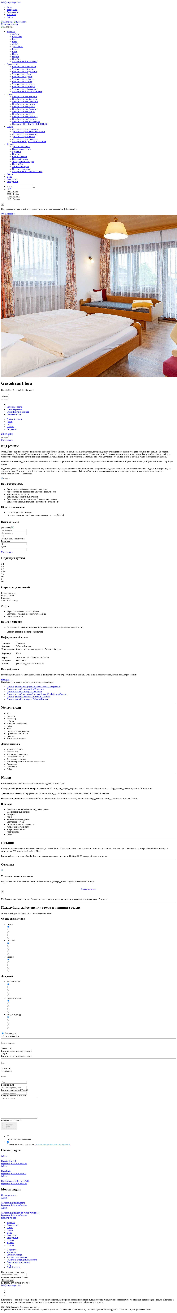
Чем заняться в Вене (21, 74)
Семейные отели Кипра (23, 111)
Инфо (9, 424)
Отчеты (10, 1245)
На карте (5, 679)
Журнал (10, 144)
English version (13, 1267)
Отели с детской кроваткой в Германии (25, 689)
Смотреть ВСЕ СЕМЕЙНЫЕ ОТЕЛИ (30, 124)
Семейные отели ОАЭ (22, 114)
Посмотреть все (8, 1195)
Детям (9, 421)
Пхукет (15, 56)
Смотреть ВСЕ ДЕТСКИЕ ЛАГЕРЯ (29, 141)
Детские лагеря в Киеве (23, 136)
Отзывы (10, 426)
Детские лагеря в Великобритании (28, 131)
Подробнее (10, 214)
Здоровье (16, 151)
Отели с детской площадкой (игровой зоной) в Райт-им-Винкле (37, 694)
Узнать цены (7, 434)
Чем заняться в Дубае (22, 76)
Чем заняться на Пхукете (23, 84)
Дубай (15, 44)
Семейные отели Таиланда (24, 116)
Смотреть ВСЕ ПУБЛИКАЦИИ (27, 171)
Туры (9, 7)
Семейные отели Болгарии (24, 99)
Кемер (15, 49)
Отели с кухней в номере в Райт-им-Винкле (27, 699)
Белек (15, 39)
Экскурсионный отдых (23, 161)
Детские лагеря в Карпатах (25, 139)
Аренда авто (12, 12)
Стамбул (16, 59)
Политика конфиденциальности (22, 1260)
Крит (14, 51)
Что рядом (11, 429)
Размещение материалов (18, 1262)
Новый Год (17, 164)
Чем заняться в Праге (22, 81)
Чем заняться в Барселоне (24, 66)
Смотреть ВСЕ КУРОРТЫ (24, 61)
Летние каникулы (20, 166)
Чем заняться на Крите (22, 79)
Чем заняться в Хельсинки (24, 89)
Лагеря (10, 126)
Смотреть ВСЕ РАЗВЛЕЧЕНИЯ (27, 91)
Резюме (14, 419)
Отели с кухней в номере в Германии (24, 691)
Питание (16, 154)
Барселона (17, 36)
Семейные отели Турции (24, 119)
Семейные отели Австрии (24, 96)
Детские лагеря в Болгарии (25, 129)
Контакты (11, 14)
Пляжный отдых (20, 159)
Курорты (11, 31)
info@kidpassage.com (10, 2)
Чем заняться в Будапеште (24, 71)
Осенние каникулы (21, 169)
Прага (15, 54)
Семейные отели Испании (24, 109)
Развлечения (12, 64)
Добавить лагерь (14, 1255)
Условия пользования (17, 1257)
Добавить (88, 889)
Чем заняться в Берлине (23, 69)
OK (2, 214)
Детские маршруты (21, 146)
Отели (10, 94)
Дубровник (17, 46)
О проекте (11, 1250)
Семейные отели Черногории (26, 121)
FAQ (9, 1265)
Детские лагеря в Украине (24, 134)
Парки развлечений (21, 149)
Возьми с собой (19, 156)
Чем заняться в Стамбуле (23, 86)
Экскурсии (12, 9)
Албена (15, 34)
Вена (14, 41)
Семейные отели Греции (23, 104)
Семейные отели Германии (25, 101)
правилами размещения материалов (53, 1144)
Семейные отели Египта (23, 106)
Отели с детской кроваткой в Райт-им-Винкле (28, 696)
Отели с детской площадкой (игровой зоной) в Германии (33, 686)
